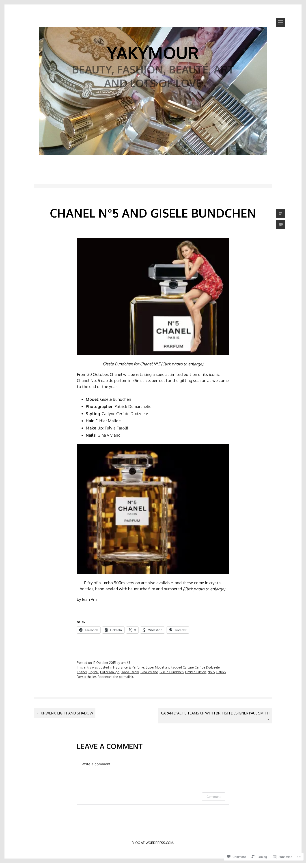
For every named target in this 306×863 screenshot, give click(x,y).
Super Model (155, 667)
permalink (126, 677)
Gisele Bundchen (171, 672)
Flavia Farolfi (130, 672)
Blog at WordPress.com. (153, 843)
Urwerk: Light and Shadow (65, 713)
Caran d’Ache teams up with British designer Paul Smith (215, 716)
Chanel (82, 672)
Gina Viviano (149, 672)
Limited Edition (195, 672)
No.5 (211, 672)
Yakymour (153, 52)
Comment (214, 796)
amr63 (125, 663)
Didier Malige (109, 672)
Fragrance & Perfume (128, 667)
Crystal (93, 672)
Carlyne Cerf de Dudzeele (201, 667)
